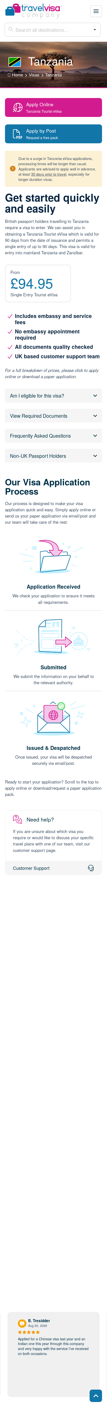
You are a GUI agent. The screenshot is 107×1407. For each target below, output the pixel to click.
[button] (96, 11)
